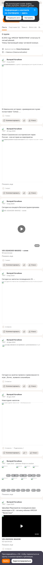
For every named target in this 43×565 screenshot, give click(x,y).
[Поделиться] (24, 120)
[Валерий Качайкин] (4, 61)
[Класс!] (3, 115)
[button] (11, 120)
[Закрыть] (34, 10)
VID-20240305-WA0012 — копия (15, 250)
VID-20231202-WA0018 (11, 539)
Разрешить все (14, 18)
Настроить (28, 18)
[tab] (4, 27)
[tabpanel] (21, 307)
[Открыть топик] (21, 110)
